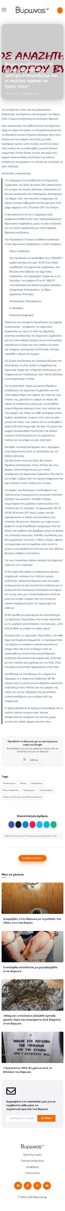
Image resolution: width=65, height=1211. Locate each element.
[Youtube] (47, 1186)
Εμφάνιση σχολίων (32, 858)
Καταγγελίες (24, 57)
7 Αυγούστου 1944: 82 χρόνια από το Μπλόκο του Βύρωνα (27, 1070)
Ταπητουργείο (46, 790)
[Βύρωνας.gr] (32, 10)
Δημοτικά (10, 57)
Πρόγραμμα (29, 790)
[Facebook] (18, 1186)
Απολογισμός (9, 783)
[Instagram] (28, 1186)
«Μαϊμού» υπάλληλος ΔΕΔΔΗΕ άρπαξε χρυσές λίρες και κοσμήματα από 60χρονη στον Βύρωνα (31, 1019)
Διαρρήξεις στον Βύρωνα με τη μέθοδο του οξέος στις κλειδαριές (32, 921)
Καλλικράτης (37, 783)
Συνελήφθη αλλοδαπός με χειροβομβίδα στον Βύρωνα (30, 969)
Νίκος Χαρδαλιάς (11, 790)
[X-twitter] (37, 1186)
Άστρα (23, 783)
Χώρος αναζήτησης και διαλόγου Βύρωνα (22, 797)
